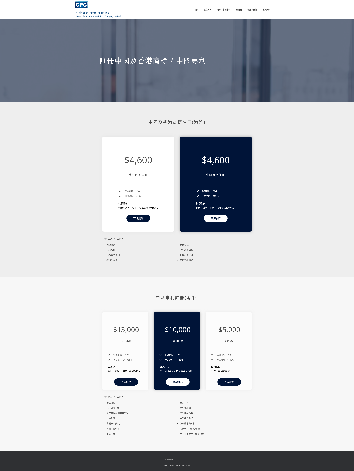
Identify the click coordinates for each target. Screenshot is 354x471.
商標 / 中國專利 (223, 9)
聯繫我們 (266, 9)
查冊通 (239, 9)
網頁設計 (167, 466)
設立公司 (207, 9)
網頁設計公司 (182, 466)
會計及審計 (252, 9)
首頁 (196, 9)
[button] (138, 218)
